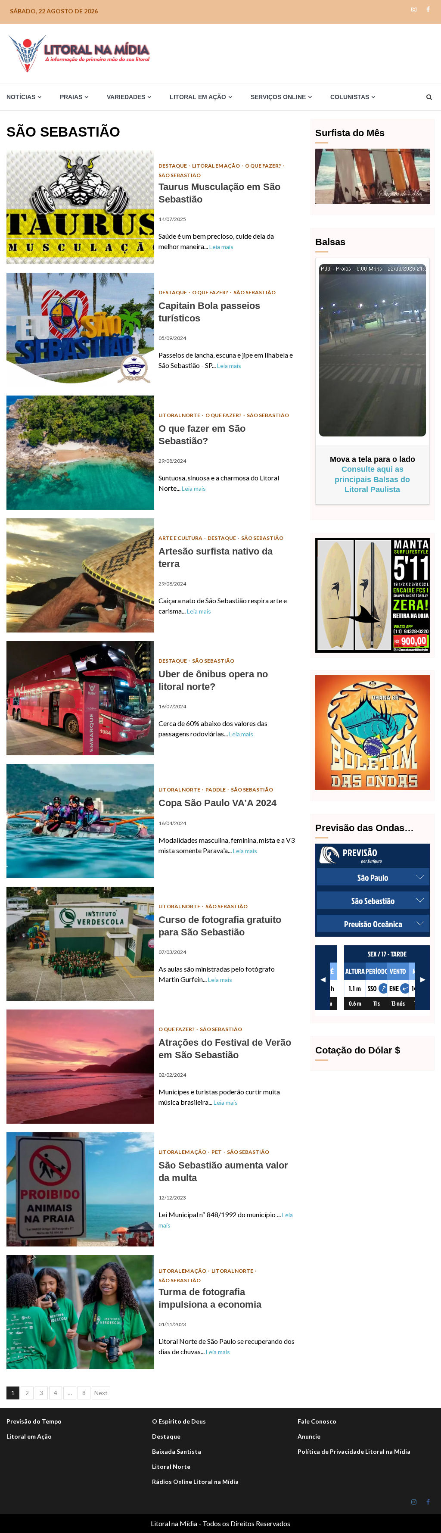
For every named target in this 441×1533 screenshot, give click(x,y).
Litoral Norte (179, 415)
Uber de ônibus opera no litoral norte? (80, 698)
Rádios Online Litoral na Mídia (195, 1481)
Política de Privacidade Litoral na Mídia (354, 1451)
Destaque (166, 1436)
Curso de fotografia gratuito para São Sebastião (80, 944)
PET (217, 1152)
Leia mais (221, 246)
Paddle (216, 789)
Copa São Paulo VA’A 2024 (80, 821)
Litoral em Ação (216, 165)
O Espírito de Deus (179, 1421)
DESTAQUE (173, 165)
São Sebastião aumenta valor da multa (80, 1189)
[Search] (429, 97)
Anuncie (309, 1436)
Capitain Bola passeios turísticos (80, 330)
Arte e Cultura (180, 538)
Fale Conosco (317, 1421)
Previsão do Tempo (34, 1421)
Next (101, 1392)
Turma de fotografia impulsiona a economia (80, 1312)
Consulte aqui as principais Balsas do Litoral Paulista (372, 479)
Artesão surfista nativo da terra (80, 575)
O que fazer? (263, 165)
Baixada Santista (176, 1451)
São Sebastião (179, 175)
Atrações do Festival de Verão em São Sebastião (80, 1067)
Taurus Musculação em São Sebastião (80, 207)
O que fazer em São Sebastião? (80, 453)
